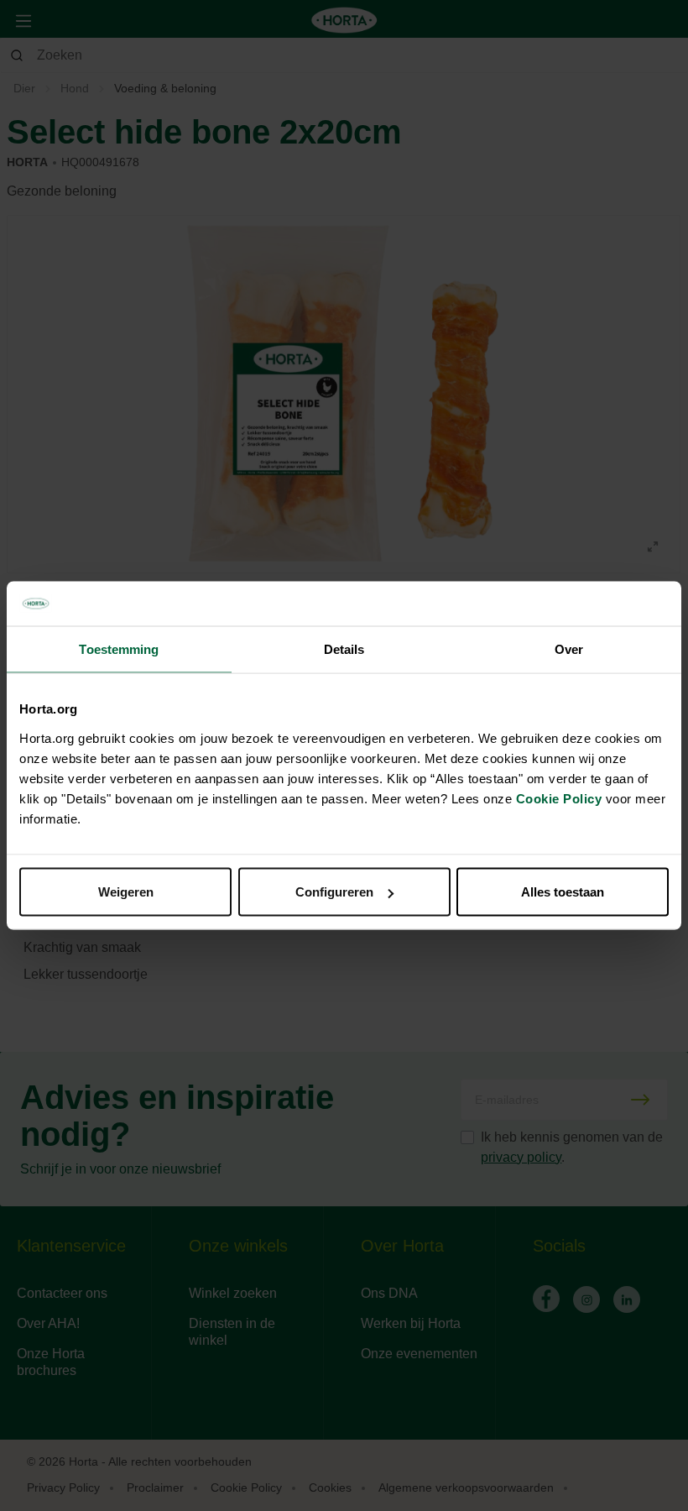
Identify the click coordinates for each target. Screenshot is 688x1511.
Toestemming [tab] (119, 648)
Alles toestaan (562, 892)
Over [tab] (569, 648)
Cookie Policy (559, 799)
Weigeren (126, 892)
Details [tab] (344, 648)
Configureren (334, 892)
